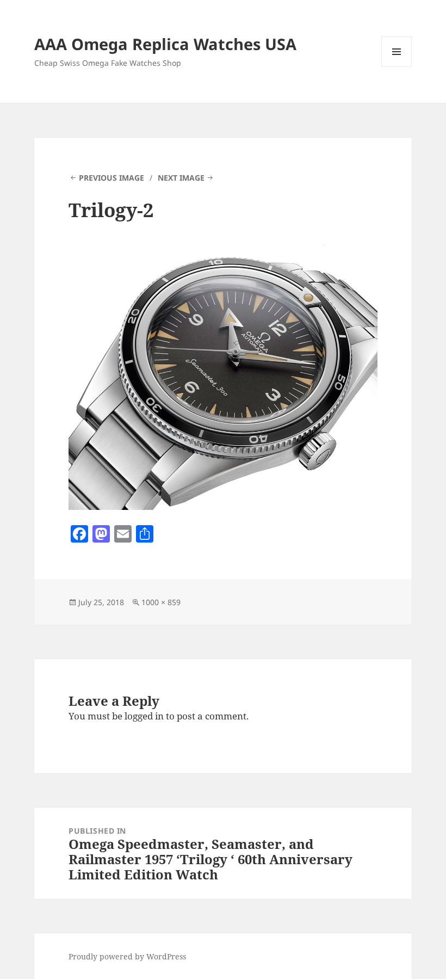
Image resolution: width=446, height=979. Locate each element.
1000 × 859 (161, 602)
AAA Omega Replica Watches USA (165, 43)
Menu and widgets (397, 66)
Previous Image (111, 178)
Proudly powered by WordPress (127, 956)
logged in (144, 716)
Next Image (181, 178)
